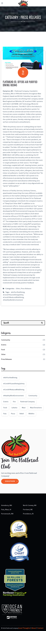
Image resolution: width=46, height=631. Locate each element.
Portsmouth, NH (7, 514)
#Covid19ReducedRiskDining (13, 297)
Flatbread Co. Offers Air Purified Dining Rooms (20, 83)
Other (18, 289)
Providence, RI (28, 514)
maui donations (36, 408)
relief (22, 414)
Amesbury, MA (6, 505)
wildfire (31, 414)
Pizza (13, 414)
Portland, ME (28, 510)
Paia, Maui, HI (6, 510)
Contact (40, 628)
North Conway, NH (29, 505)
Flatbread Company (27, 402)
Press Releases (26, 289)
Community (5, 340)
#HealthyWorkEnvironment (13, 300)
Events (3, 345)
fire (14, 402)
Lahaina (14, 408)
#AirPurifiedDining (17, 292)
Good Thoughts (24, 628)
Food (3, 350)
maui (23, 408)
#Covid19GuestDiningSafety (13, 295)
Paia (4, 414)
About (33, 628)
